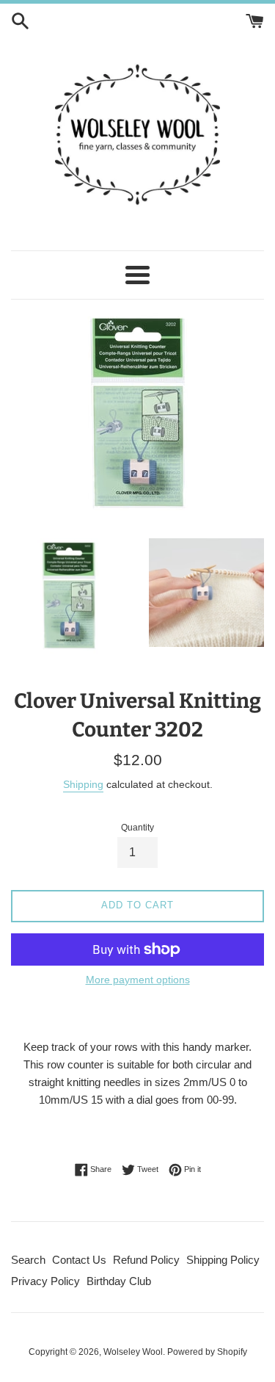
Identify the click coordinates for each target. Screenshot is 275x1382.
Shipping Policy (223, 1259)
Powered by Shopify (207, 1352)
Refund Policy (146, 1259)
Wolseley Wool (133, 1352)
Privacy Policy (45, 1281)
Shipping (83, 784)
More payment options (138, 979)
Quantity (137, 827)
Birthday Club (119, 1281)
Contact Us (79, 1259)
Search (28, 1259)
